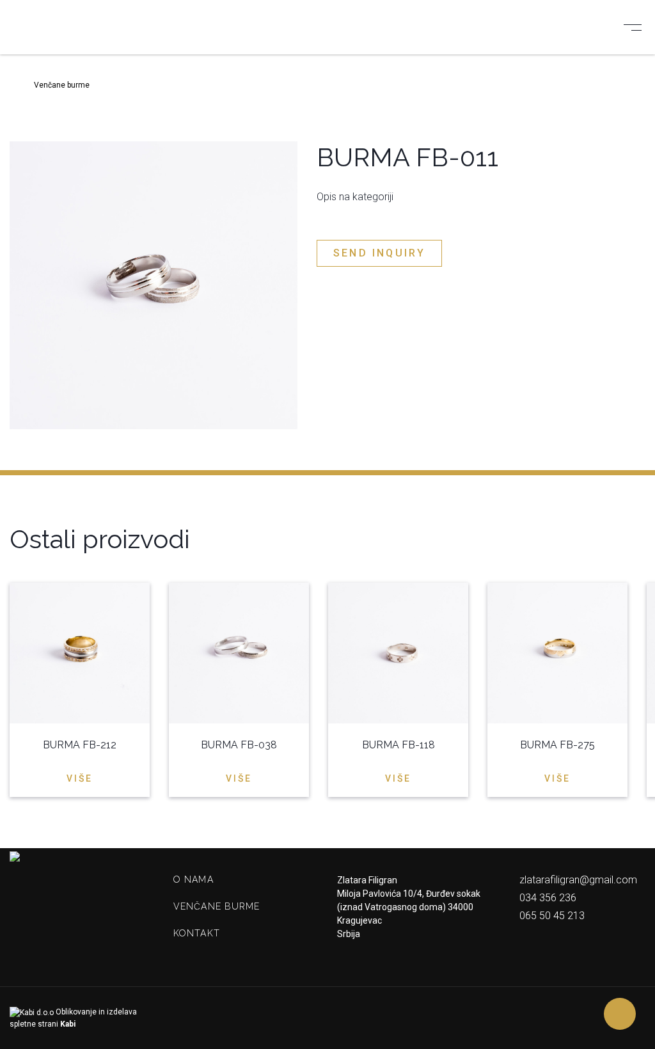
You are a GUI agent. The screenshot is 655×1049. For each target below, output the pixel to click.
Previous (612, 538)
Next (637, 538)
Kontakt (196, 933)
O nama (193, 879)
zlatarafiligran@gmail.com (577, 880)
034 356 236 (546, 898)
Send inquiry (379, 253)
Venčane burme (216, 906)
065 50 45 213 (551, 916)
